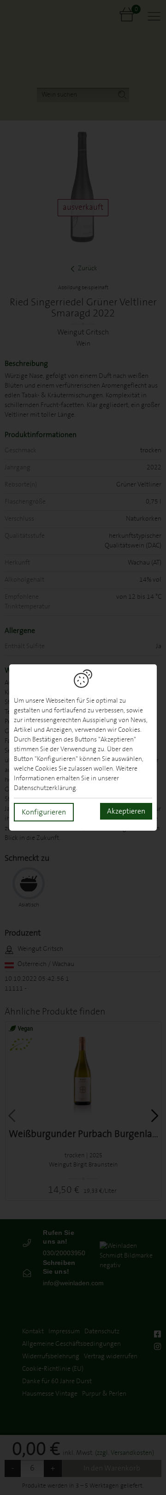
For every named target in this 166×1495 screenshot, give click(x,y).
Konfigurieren (44, 812)
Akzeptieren (126, 811)
